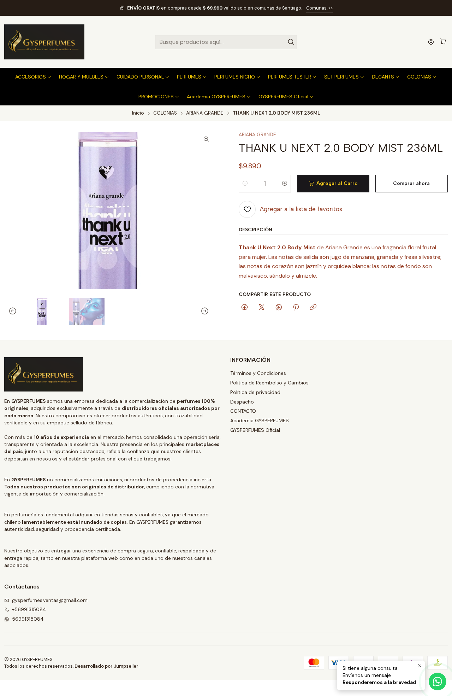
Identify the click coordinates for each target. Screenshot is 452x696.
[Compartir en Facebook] (244, 307)
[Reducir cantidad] (245, 183)
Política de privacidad (255, 392)
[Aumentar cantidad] (285, 183)
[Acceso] (431, 41)
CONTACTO (243, 411)
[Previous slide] (9, 311)
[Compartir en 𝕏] (262, 307)
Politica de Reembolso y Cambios (269, 382)
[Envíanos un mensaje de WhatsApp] (437, 681)
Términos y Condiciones (258, 373)
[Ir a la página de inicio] (44, 41)
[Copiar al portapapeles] (313, 307)
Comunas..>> (319, 8)
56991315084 (28, 619)
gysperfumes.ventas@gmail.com (50, 600)
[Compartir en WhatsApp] (279, 307)
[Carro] (443, 42)
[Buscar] (291, 42)
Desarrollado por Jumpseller (106, 666)
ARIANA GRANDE (205, 113)
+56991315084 (29, 609)
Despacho (242, 402)
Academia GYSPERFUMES (259, 420)
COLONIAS (165, 113)
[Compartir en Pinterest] (296, 307)
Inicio (138, 113)
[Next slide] (208, 311)
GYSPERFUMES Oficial (255, 430)
